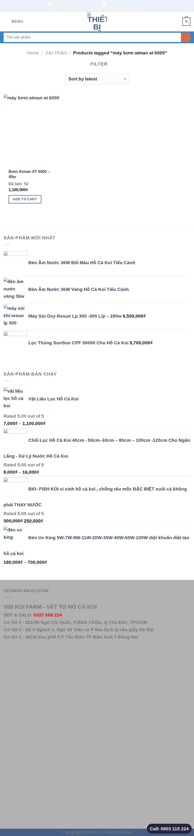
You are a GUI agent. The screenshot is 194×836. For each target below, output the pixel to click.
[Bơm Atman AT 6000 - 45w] (33, 129)
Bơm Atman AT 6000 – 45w (29, 174)
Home (33, 52)
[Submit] (185, 37)
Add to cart (25, 199)
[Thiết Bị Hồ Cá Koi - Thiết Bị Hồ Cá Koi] (97, 21)
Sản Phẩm (56, 52)
